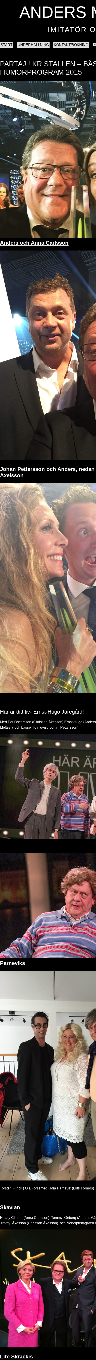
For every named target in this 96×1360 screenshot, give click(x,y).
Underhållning (33, 45)
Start (7, 45)
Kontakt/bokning (71, 45)
